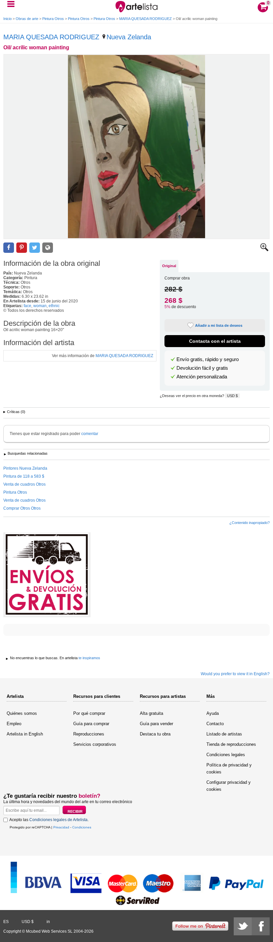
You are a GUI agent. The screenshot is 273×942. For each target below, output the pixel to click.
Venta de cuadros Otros (24, 484)
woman (40, 305)
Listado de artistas (224, 733)
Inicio (7, 19)
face (27, 305)
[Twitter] (243, 926)
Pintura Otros (53, 19)
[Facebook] (261, 926)
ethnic (54, 305)
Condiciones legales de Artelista (58, 819)
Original (169, 266)
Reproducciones (88, 733)
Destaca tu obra (155, 733)
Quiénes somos (22, 713)
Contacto (215, 723)
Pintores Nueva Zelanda (25, 468)
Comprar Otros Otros (22, 508)
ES (6, 921)
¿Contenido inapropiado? (249, 523)
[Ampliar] (264, 249)
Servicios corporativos (94, 744)
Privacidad (61, 827)
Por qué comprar (89, 713)
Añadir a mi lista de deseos (218, 325)
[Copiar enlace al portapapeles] (47, 247)
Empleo (14, 723)
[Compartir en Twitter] (34, 247)
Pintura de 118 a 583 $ (23, 476)
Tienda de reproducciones (231, 744)
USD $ (232, 396)
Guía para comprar (91, 723)
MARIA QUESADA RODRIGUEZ (145, 19)
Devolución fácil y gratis (202, 368)
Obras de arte (27, 19)
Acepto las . (49, 819)
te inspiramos (89, 658)
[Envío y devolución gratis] (47, 574)
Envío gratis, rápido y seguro (207, 359)
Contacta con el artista (215, 341)
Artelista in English (25, 733)
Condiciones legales (225, 754)
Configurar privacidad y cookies (228, 786)
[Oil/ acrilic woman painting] (136, 146)
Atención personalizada (201, 376)
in (48, 921)
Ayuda (212, 713)
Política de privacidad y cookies (229, 768)
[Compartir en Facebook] (8, 247)
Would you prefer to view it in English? (235, 674)
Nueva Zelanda (129, 37)
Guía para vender (156, 723)
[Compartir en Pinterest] (21, 247)
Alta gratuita (151, 713)
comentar (89, 433)
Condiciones (81, 827)
